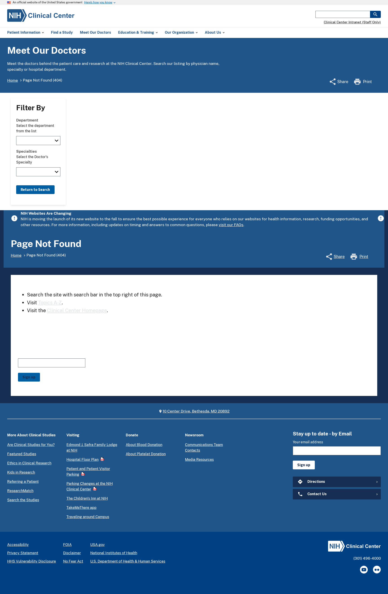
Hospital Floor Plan (82, 459)
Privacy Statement (22, 553)
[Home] (41, 19)
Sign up (28, 377)
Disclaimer (72, 553)
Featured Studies (21, 454)
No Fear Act (73, 561)
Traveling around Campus (87, 517)
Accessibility (18, 545)
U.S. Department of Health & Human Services (127, 561)
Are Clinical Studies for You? (31, 445)
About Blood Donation (144, 445)
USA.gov (97, 545)
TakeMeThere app (81, 508)
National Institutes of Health (113, 553)
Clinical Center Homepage (77, 310)
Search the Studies (23, 500)
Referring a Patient (23, 481)
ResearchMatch (20, 491)
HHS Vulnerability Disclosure (31, 561)
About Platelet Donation (146, 454)
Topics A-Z (50, 302)
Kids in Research (21, 472)
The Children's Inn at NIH (87, 498)
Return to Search (35, 189)
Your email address (33, 354)
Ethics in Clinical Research (29, 463)
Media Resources (199, 459)
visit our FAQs (231, 225)
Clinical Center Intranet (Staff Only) (352, 22)
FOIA (67, 545)
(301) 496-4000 (367, 558)
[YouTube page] (364, 570)
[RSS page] (377, 570)
